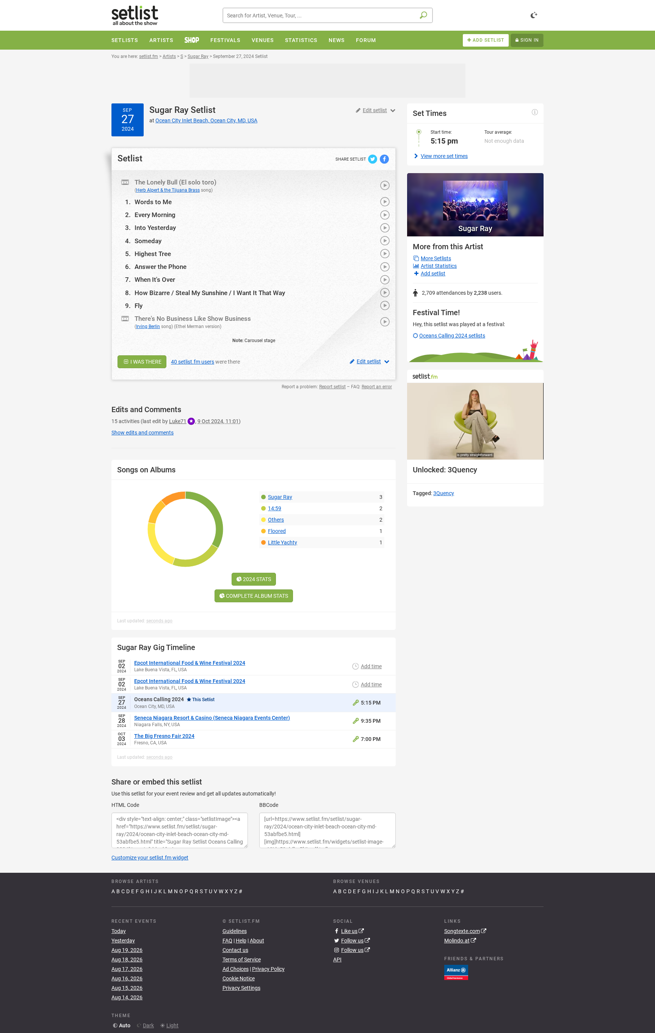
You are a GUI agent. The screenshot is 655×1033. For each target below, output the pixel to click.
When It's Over (155, 279)
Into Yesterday (155, 227)
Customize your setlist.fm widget (149, 858)
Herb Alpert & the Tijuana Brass (168, 190)
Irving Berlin (148, 326)
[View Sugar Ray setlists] (475, 196)
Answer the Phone (160, 266)
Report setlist (332, 386)
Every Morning (155, 215)
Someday (148, 241)
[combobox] (328, 15)
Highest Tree (153, 254)
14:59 (274, 508)
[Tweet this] (373, 159)
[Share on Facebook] (384, 159)
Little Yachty (282, 542)
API (337, 959)
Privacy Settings (241, 988)
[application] (475, 421)
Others (276, 520)
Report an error (377, 386)
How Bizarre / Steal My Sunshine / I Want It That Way (210, 293)
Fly (139, 305)
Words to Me (153, 202)
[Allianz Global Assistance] (456, 972)
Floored (277, 531)
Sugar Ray (168, 110)
